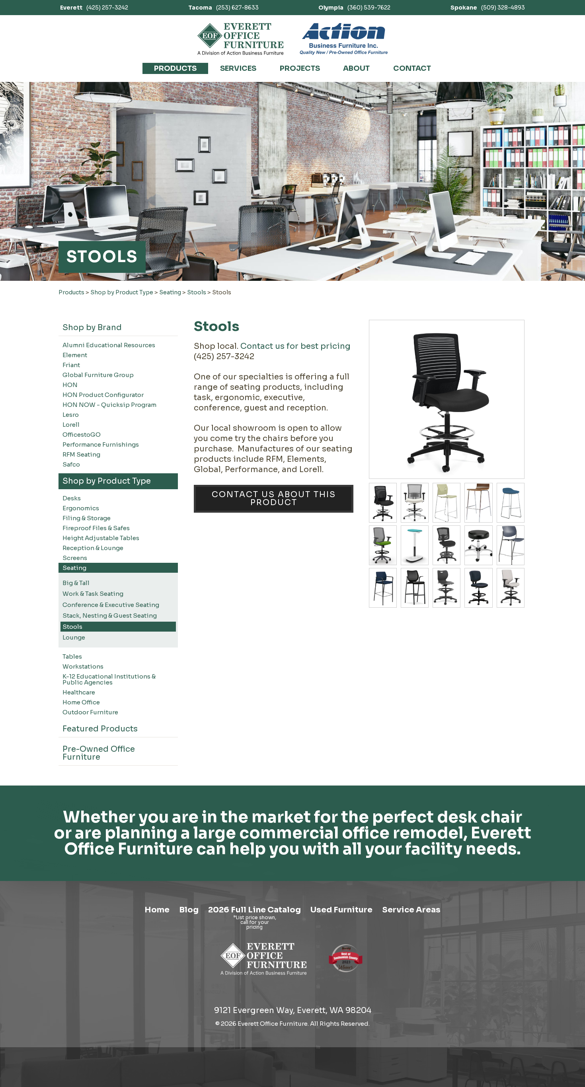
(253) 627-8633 (223, 7)
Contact (412, 68)
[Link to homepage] (240, 39)
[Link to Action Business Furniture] (344, 39)
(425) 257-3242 (94, 7)
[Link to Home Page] (264, 976)
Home (157, 910)
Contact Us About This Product (274, 499)
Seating (170, 292)
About (356, 68)
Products (175, 68)
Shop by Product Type (121, 292)
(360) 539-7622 (354, 7)
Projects (300, 68)
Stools (196, 292)
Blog (189, 910)
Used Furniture (341, 910)
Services (238, 68)
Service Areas (411, 910)
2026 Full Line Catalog (254, 910)
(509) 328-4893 (487, 7)
